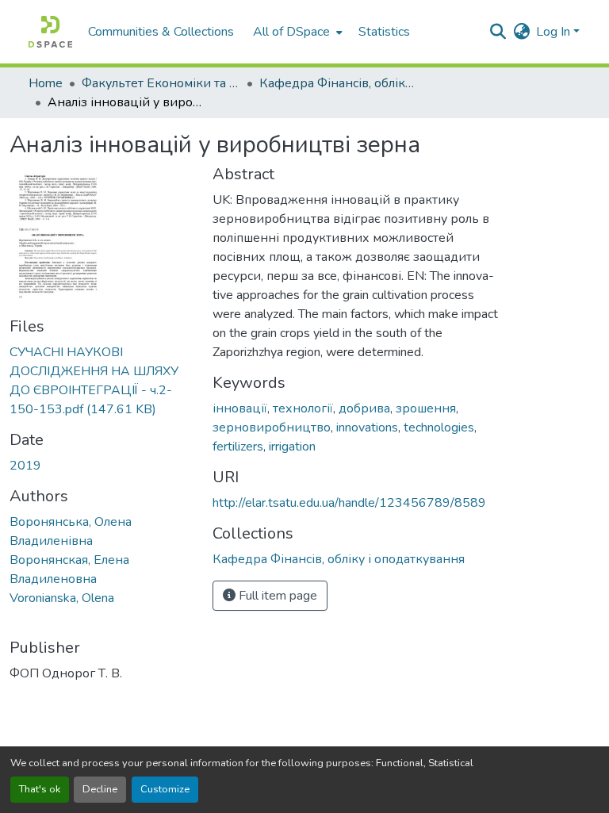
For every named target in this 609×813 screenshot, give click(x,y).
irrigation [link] (292, 446)
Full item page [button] (276, 595)
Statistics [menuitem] (384, 31)
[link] (101, 381)
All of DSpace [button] (291, 31)
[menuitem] (296, 31)
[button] (50, 32)
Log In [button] (554, 31)
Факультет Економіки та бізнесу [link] (161, 83)
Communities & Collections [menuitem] (161, 31)
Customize (165, 789)
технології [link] (303, 408)
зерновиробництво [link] (272, 427)
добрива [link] (364, 408)
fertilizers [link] (238, 446)
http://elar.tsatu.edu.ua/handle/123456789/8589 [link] (349, 503)
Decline (99, 789)
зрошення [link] (426, 408)
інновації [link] (240, 408)
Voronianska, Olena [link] (62, 598)
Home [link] (46, 83)
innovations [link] (367, 427)
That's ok (39, 789)
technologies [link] (439, 427)
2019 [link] (25, 465)
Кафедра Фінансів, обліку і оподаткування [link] (338, 83)
